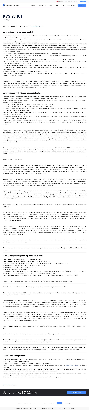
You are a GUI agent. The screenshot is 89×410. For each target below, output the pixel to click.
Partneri (44, 403)
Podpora (75, 1)
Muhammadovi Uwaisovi (72, 365)
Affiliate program (68, 403)
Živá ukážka (82, 5)
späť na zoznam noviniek (9, 385)
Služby (39, 403)
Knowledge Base (67, 1)
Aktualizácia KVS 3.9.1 (37, 26)
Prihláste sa (83, 1)
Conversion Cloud (27, 403)
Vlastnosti (20, 403)
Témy (34, 403)
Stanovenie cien (51, 403)
